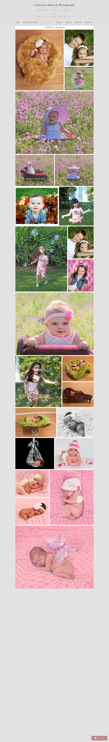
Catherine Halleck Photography (54, 5)
